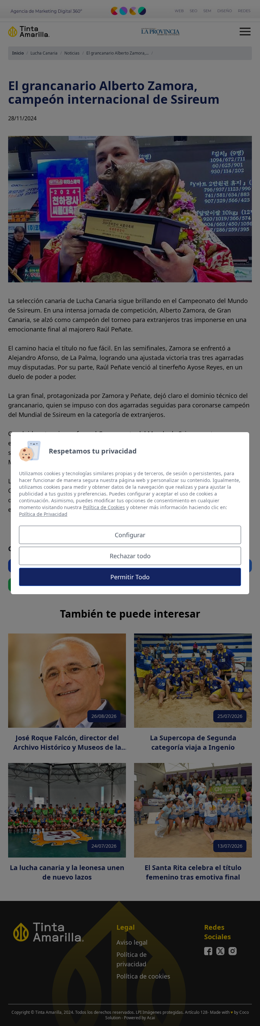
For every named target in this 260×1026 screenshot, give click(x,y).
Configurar (130, 535)
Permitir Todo (130, 577)
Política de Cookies (104, 507)
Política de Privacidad (43, 514)
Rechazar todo (130, 556)
